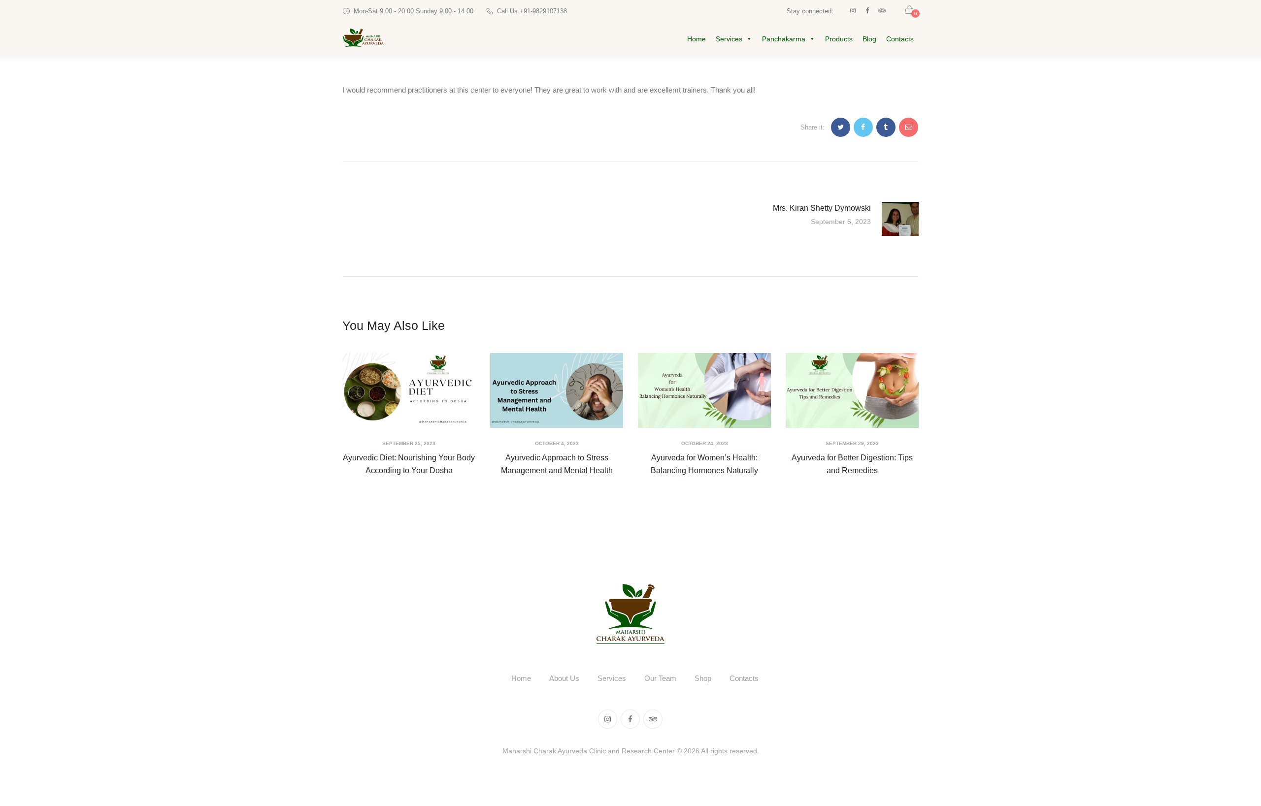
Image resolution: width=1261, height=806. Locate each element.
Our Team (660, 678)
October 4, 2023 (557, 443)
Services (729, 39)
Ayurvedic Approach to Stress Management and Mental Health (557, 464)
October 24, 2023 (704, 443)
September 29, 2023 (852, 443)
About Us (564, 678)
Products (839, 39)
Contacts (900, 39)
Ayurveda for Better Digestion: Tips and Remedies (852, 464)
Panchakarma (783, 39)
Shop (703, 678)
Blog (869, 39)
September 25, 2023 (408, 443)
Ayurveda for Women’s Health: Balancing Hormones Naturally (704, 464)
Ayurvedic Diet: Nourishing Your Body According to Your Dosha (409, 464)
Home (696, 39)
